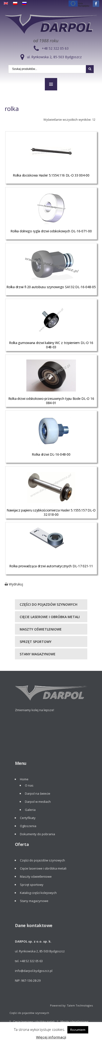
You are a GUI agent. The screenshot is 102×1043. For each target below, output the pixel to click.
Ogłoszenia (28, 826)
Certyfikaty (28, 818)
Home (24, 779)
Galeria (30, 810)
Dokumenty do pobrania (37, 834)
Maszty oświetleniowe (41, 629)
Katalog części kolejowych (38, 893)
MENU (51, 84)
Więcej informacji (51, 1037)
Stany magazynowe (38, 654)
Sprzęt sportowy (35, 641)
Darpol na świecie (37, 793)
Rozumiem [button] (77, 1029)
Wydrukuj (15, 584)
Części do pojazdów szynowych (48, 604)
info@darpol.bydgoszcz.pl (33, 971)
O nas (29, 785)
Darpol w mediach (38, 801)
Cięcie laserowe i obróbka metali (50, 617)
